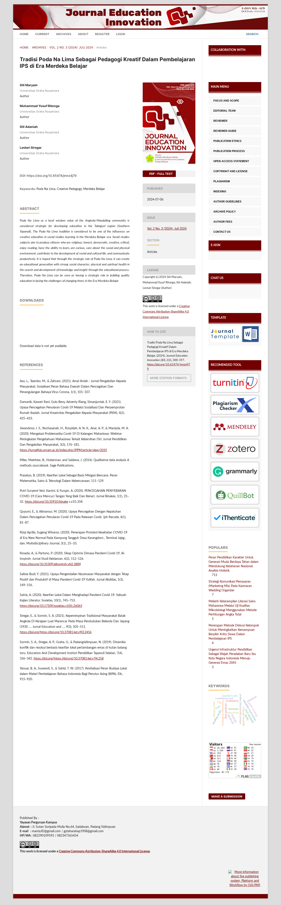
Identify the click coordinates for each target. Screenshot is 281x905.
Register (102, 34)
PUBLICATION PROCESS (229, 151)
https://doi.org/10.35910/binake (46, 501)
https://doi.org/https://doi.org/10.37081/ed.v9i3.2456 (56, 632)
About (83, 34)
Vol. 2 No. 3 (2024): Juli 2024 (71, 47)
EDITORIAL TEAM (224, 110)
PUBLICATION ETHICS (227, 141)
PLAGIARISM (221, 181)
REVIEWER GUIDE (224, 130)
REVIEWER (220, 120)
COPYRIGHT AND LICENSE (230, 171)
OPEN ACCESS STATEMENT (231, 161)
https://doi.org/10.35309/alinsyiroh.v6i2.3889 (50, 564)
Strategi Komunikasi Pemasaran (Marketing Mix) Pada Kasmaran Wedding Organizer (230, 586)
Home (24, 34)
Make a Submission (226, 796)
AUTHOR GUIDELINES (227, 201)
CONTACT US (222, 231)
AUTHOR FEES (222, 221)
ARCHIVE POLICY (224, 211)
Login (120, 34)
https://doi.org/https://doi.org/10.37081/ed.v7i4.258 (69, 658)
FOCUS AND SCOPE (226, 100)
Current (42, 34)
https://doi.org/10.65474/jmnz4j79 (52, 175)
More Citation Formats (168, 378)
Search (251, 34)
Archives (63, 34)
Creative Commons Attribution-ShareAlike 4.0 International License (166, 312)
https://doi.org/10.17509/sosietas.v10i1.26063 (51, 606)
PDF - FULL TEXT (161, 173)
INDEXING (219, 191)
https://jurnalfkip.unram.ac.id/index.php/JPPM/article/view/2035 (63, 450)
